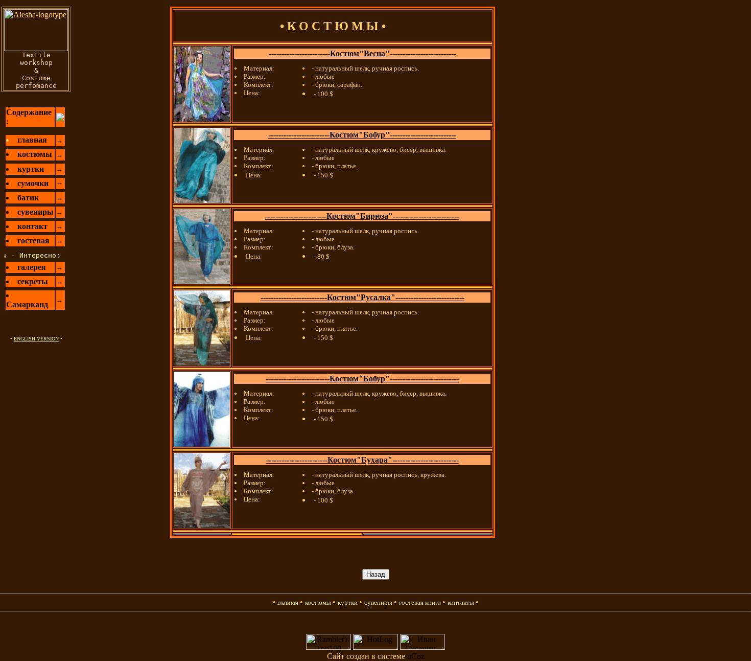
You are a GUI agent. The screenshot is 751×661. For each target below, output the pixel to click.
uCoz (416, 656)
